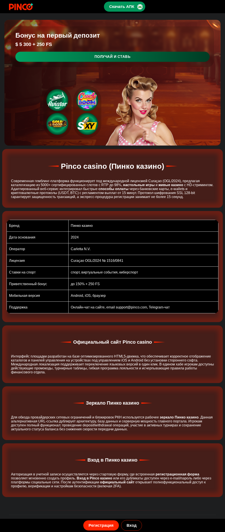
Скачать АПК (121, 6)
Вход (131, 525)
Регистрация (101, 525)
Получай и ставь (112, 57)
